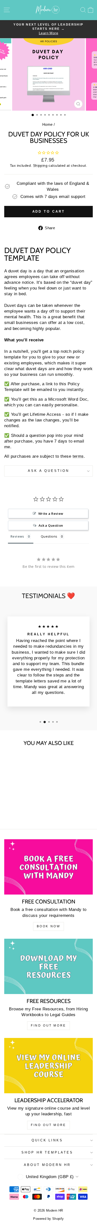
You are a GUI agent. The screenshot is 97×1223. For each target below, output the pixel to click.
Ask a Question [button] (51, 525)
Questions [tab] (49, 536)
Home (47, 124)
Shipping (40, 165)
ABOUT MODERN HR (47, 1165)
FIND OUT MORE (48, 1025)
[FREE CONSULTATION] (48, 867)
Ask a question (48, 471)
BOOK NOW (48, 926)
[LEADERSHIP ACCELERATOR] (48, 1065)
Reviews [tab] (17, 536)
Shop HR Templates (47, 1152)
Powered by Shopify (48, 1219)
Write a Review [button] (50, 513)
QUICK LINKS (47, 1140)
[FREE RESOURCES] (48, 966)
